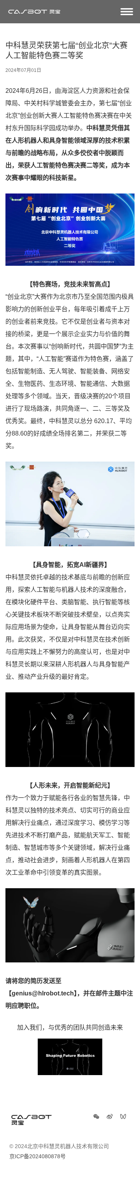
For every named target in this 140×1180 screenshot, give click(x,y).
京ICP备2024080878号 (37, 1156)
